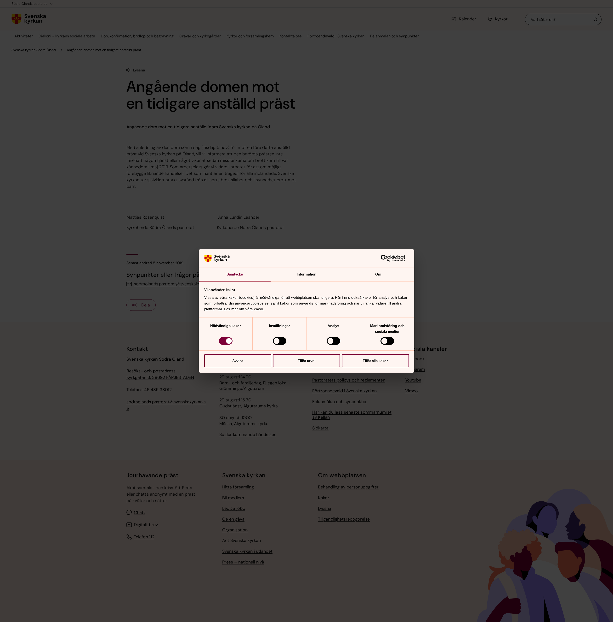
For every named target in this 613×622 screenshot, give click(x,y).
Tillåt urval (306, 361)
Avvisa (237, 361)
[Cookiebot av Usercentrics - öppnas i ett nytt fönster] (388, 258)
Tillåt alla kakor (375, 361)
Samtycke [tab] (235, 274)
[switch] (279, 341)
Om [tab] (378, 274)
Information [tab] (306, 274)
